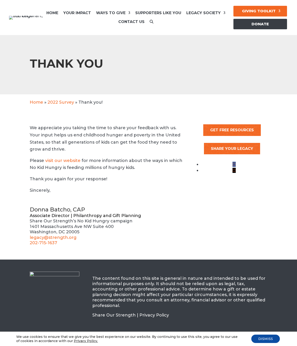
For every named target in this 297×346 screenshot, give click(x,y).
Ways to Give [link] (111, 13)
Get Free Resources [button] (232, 130)
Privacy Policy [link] (154, 315)
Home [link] (52, 13)
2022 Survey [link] (61, 102)
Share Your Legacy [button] (232, 148)
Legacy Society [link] (203, 13)
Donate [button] (260, 24)
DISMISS (265, 339)
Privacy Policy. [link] (86, 341)
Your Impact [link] (77, 13)
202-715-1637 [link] (43, 242)
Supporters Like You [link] (158, 13)
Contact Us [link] (131, 22)
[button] (234, 164)
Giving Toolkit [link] (259, 11)
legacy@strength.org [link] (53, 237)
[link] (151, 23)
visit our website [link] (63, 160)
